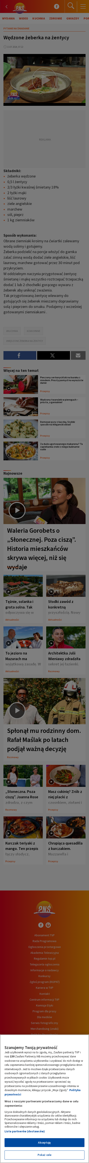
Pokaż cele (44, 1155)
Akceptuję (44, 1142)
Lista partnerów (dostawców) (25, 1131)
